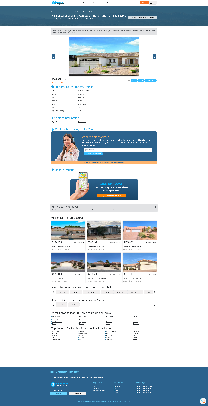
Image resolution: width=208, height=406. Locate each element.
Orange (54, 333)
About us (95, 386)
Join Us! (78, 394)
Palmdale (109, 322)
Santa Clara (136, 335)
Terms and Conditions (114, 401)
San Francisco (83, 318)
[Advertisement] (104, 351)
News (109, 3)
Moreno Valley (91, 292)
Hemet (107, 292)
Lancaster (136, 320)
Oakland (55, 320)
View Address (58, 82)
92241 (74, 305)
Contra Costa (137, 333)
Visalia (54, 324)
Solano (108, 337)
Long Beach (82, 322)
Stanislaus (82, 337)
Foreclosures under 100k (145, 388)
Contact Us (96, 388)
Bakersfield (82, 316)
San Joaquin (109, 335)
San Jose (108, 318)
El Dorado (109, 339)
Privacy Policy (126, 401)
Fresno (135, 316)
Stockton (135, 318)
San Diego (55, 318)
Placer (81, 339)
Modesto (109, 320)
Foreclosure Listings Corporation (96, 401)
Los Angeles (56, 316)
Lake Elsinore (135, 292)
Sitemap (117, 386)
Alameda (82, 335)
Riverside (62, 292)
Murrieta (120, 292)
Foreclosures (97, 3)
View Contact (82, 122)
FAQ (116, 388)
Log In (58, 394)
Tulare (135, 337)
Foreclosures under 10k (144, 386)
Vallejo (108, 324)
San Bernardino (57, 322)
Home (85, 3)
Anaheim (135, 322)
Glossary (117, 390)
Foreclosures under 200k (145, 392)
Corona (76, 292)
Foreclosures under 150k (145, 390)
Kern (107, 333)
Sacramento (110, 316)
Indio (149, 292)
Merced (135, 339)
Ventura (54, 337)
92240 (61, 305)
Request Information (93, 153)
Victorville (136, 324)
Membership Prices (99, 390)
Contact (121, 3)
